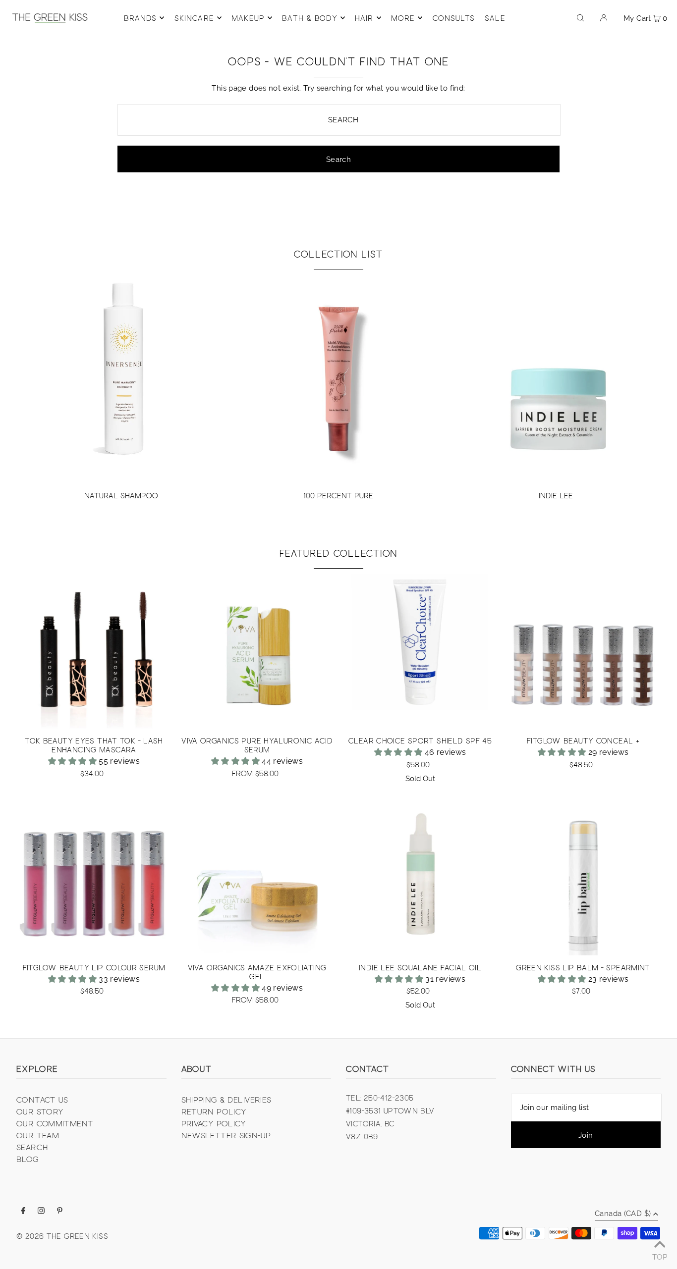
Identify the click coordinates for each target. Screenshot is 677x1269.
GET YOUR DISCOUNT (406, 669)
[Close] (460, 569)
